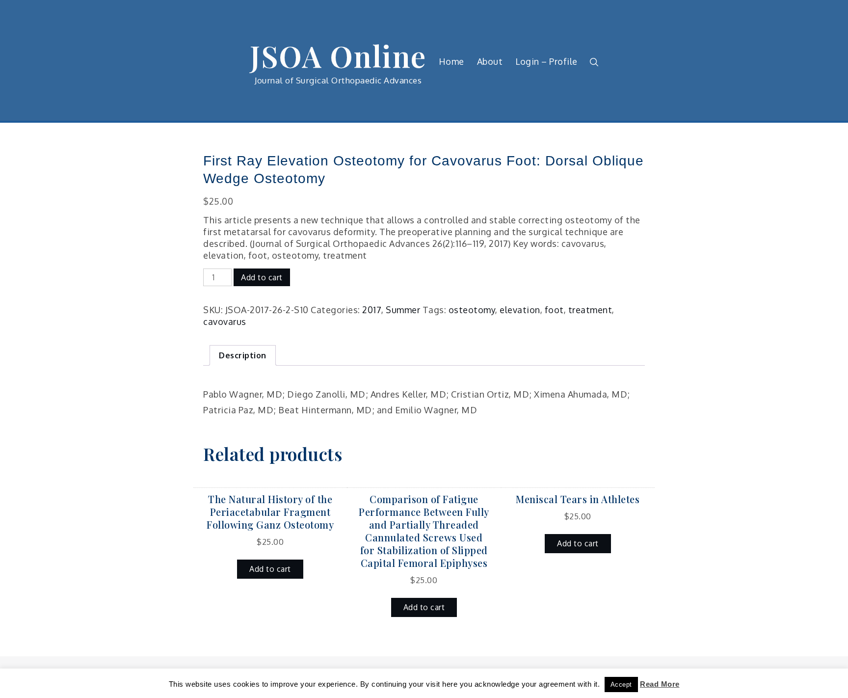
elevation (520, 309)
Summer (403, 309)
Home (451, 61)
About (490, 61)
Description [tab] (242, 355)
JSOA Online (338, 55)
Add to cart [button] (270, 569)
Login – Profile (546, 61)
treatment (590, 309)
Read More (660, 684)
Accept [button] (621, 684)
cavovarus (224, 321)
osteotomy (472, 309)
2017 (371, 309)
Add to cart (262, 277)
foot (554, 309)
